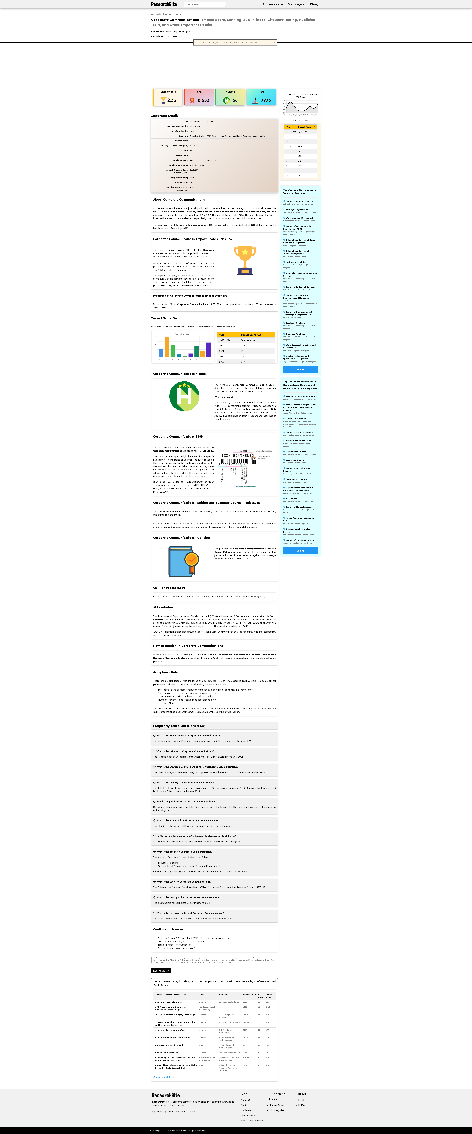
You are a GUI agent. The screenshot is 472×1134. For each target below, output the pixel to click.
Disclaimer (246, 1110)
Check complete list (164, 1077)
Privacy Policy (248, 1115)
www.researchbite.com (176, 1130)
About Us (246, 1100)
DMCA (301, 1105)
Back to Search (161, 970)
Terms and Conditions (252, 1120)
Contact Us (247, 1105)
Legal (301, 1100)
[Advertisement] (236, 67)
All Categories (277, 1110)
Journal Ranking (278, 1105)
